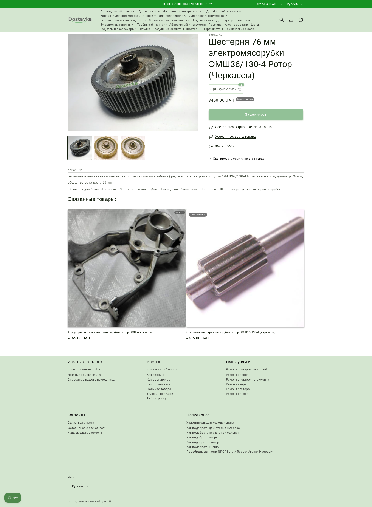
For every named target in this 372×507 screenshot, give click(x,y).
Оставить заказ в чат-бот (86, 428)
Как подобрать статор (202, 442)
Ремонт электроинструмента (247, 379)
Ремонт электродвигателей (246, 369)
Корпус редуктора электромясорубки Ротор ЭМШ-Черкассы (110, 332)
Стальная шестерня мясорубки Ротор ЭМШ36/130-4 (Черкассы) (231, 332)
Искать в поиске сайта (84, 374)
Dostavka (83, 501)
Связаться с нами (81, 422)
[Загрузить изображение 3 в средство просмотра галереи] (133, 148)
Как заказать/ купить (162, 369)
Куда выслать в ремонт (85, 433)
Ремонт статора (238, 389)
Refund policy (157, 398)
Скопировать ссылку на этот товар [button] (239, 158)
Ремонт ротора (237, 393)
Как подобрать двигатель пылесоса (213, 428)
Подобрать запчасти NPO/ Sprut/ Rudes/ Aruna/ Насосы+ (229, 451)
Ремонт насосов (238, 374)
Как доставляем (159, 379)
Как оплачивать (158, 384)
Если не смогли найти (84, 369)
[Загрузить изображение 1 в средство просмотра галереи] (80, 148)
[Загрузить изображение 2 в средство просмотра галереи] (106, 148)
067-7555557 (225, 146)
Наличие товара (159, 389)
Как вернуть (156, 374)
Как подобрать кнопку (202, 447)
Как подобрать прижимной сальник (212, 433)
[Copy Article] (240, 89)
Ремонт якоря (236, 384)
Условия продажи (160, 393)
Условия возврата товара (235, 137)
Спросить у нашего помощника (91, 379)
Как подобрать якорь (202, 437)
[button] (150, 11)
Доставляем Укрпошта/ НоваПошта (243, 127)
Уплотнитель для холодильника (210, 422)
